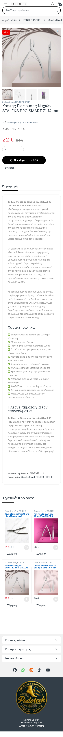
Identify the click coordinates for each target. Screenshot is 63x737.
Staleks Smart (8, 102)
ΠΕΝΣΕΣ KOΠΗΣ (32, 20)
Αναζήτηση (56, 10)
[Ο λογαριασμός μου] (52, 4)
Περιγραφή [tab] (10, 186)
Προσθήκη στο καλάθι (26, 160)
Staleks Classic (40, 563)
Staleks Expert (40, 511)
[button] (58, 31)
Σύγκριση (10, 167)
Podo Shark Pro (11, 511)
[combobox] (27, 10)
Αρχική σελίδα (9, 20)
